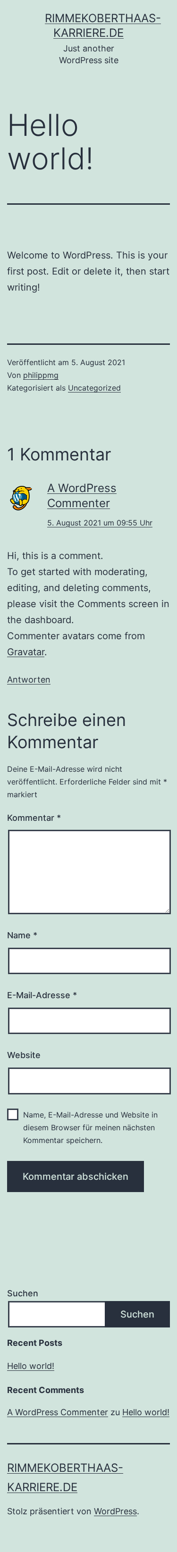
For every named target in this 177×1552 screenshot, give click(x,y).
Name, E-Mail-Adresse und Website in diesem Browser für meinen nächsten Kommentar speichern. (90, 1127)
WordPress (115, 1511)
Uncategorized (94, 387)
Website (24, 1055)
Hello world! (30, 1366)
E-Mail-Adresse (42, 995)
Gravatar (25, 652)
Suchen (22, 1293)
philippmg (41, 375)
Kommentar (34, 818)
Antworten (29, 679)
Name (22, 935)
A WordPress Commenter (57, 1412)
